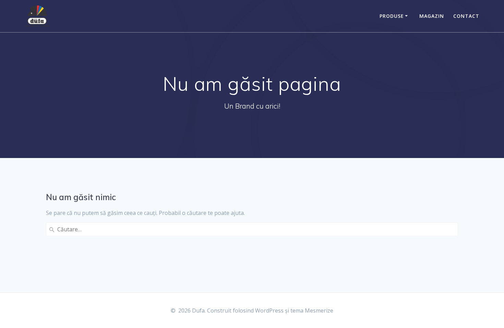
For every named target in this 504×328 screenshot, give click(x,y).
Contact (466, 16)
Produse (392, 16)
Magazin (431, 16)
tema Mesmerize (311, 310)
